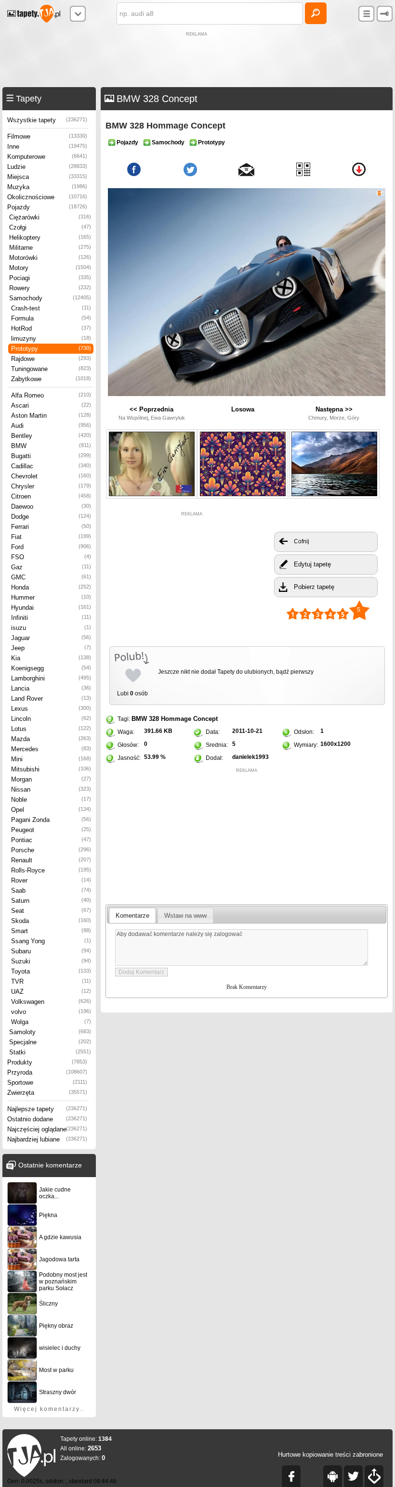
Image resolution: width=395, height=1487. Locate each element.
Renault (51, 860)
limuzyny (51, 338)
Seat (51, 910)
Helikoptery (50, 237)
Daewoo (51, 506)
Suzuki (51, 961)
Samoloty (50, 1032)
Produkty (47, 1062)
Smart (51, 931)
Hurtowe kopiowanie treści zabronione (330, 1454)
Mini (51, 759)
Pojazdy (47, 207)
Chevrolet (51, 476)
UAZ (51, 991)
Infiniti (51, 617)
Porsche (51, 850)
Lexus (51, 708)
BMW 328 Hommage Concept (175, 718)
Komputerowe (47, 156)
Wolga (51, 1022)
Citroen (51, 496)
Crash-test (51, 308)
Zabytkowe (51, 379)
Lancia (51, 688)
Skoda (51, 920)
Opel (51, 809)
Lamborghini (51, 678)
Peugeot (51, 829)
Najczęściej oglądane (47, 1129)
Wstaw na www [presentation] (185, 915)
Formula (51, 318)
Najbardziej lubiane (47, 1139)
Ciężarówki (50, 217)
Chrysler (51, 486)
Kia (51, 658)
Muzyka (47, 187)
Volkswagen (51, 1001)
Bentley (51, 435)
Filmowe (47, 136)
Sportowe (47, 1082)
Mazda (51, 739)
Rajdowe (51, 358)
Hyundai (51, 607)
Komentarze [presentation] (132, 915)
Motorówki (50, 257)
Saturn (51, 900)
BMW (51, 445)
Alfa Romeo (51, 395)
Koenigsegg (51, 668)
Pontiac (51, 840)
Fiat (51, 536)
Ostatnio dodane (47, 1119)
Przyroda (47, 1072)
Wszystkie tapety (47, 120)
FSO (51, 557)
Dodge (51, 516)
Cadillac (51, 466)
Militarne (50, 247)
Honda (51, 587)
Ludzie (47, 166)
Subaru (51, 951)
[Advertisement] (197, 61)
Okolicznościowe (47, 197)
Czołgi (50, 227)
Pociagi (50, 278)
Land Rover (51, 698)
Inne (47, 146)
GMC (51, 577)
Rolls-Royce (51, 870)
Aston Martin (51, 415)
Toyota (51, 971)
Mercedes (51, 749)
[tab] (133, 915)
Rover (51, 880)
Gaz (51, 567)
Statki (50, 1052)
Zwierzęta (47, 1092)
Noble (51, 799)
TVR (51, 981)
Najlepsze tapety (47, 1109)
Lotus (51, 728)
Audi (51, 425)
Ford (51, 547)
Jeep (51, 648)
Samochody (50, 298)
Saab (51, 890)
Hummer (51, 597)
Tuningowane (51, 368)
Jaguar (51, 637)
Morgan (51, 779)
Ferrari (51, 526)
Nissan (51, 789)
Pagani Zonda (51, 819)
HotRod (51, 328)
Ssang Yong (51, 941)
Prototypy (51, 348)
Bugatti (51, 456)
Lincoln (51, 718)
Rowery (50, 288)
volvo (51, 1011)
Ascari (51, 405)
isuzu (51, 627)
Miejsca (47, 176)
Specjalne (50, 1042)
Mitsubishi (51, 769)
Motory (50, 267)
